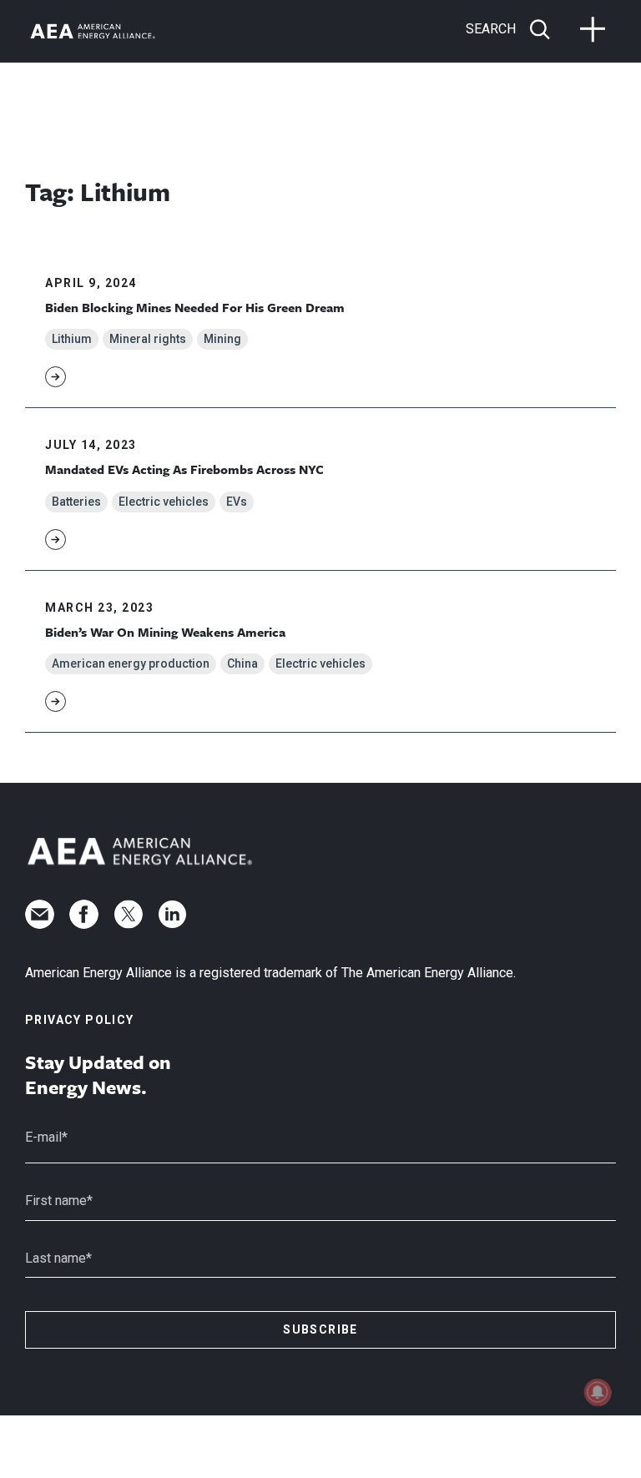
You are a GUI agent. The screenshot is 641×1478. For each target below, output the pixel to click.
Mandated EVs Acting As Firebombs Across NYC (184, 469)
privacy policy (79, 1020)
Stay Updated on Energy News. (98, 1075)
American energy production (130, 663)
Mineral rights (147, 339)
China (242, 663)
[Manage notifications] (597, 1392)
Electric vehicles (164, 501)
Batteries (76, 501)
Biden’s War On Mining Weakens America (165, 632)
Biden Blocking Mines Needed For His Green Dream (195, 307)
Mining (222, 339)
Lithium (72, 339)
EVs (236, 501)
